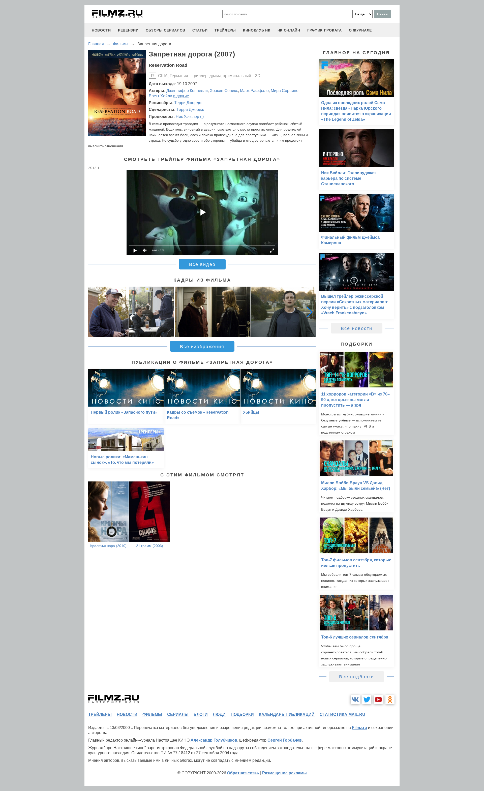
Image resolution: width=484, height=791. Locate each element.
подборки (242, 714)
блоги (201, 714)
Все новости (356, 328)
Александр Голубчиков (214, 740)
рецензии (128, 30)
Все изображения (202, 346)
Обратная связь (243, 773)
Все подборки (356, 676)
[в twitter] (366, 699)
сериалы (178, 714)
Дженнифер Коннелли (187, 90)
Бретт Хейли (160, 96)
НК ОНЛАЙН (289, 30)
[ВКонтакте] (355, 699)
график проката (324, 30)
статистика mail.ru (342, 714)
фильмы (152, 714)
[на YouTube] (378, 699)
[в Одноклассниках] (390, 699)
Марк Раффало (254, 90)
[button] (309, 311)
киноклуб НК (256, 30)
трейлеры (225, 30)
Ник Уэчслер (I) (190, 116)
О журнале (360, 30)
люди (219, 714)
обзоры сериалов (166, 30)
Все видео (202, 264)
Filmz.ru (359, 727)
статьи (199, 30)
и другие (181, 96)
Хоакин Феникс (224, 90)
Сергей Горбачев (284, 740)
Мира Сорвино (284, 90)
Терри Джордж (188, 103)
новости (101, 30)
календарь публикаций (287, 714)
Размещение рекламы (284, 773)
